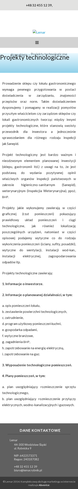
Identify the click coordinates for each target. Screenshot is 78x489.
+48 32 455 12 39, (39, 5)
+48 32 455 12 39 (25, 466)
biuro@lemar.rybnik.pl (28, 470)
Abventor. (44, 485)
